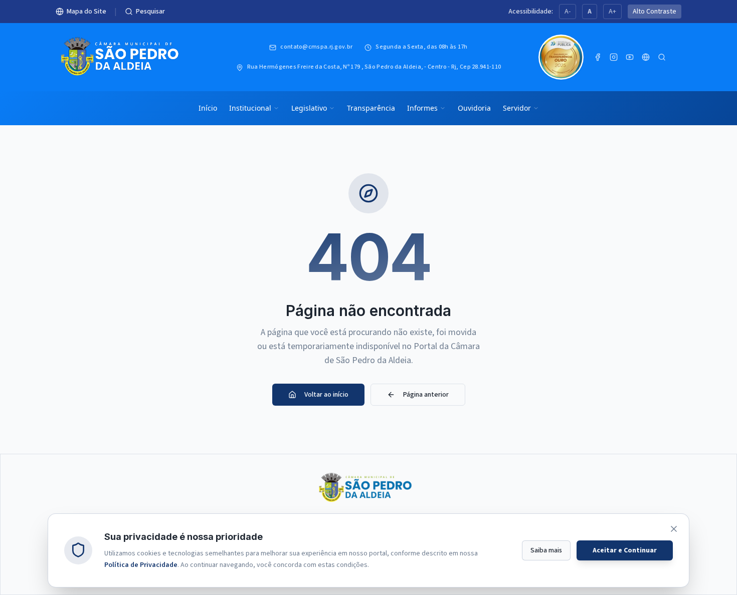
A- (568, 12)
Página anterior (426, 395)
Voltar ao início (326, 395)
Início (208, 108)
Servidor (517, 108)
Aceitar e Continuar (625, 550)
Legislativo (309, 108)
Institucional (250, 108)
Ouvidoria (474, 108)
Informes (422, 108)
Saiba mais (546, 550)
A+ (612, 12)
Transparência (371, 108)
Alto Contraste (654, 12)
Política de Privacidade (140, 564)
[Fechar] (674, 529)
